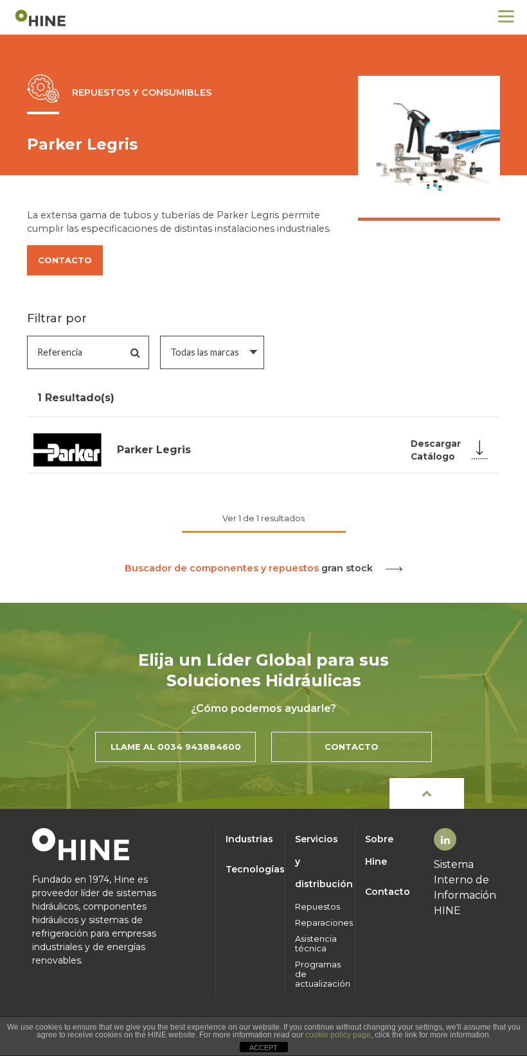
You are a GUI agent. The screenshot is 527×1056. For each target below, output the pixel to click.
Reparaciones (320, 923)
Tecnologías (251, 869)
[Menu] (506, 16)
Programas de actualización (320, 974)
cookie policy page (338, 1034)
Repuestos (317, 907)
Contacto (387, 891)
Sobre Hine (379, 850)
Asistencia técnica (316, 943)
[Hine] (42, 17)
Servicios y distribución (320, 861)
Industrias (249, 839)
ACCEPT (263, 1048)
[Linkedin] (445, 840)
